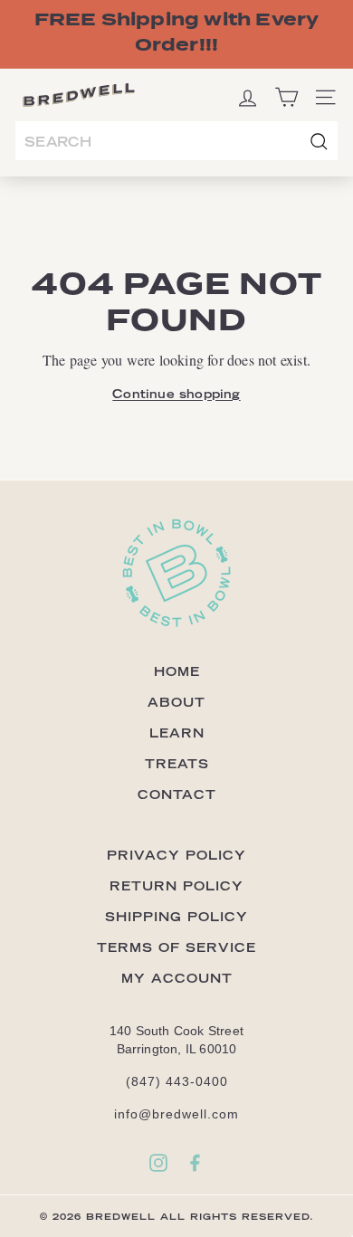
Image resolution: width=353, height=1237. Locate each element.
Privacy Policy (176, 854)
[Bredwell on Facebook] (195, 1162)
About (176, 701)
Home (177, 671)
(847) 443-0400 (177, 1081)
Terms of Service (176, 947)
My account (177, 977)
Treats (177, 763)
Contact (177, 794)
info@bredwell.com (176, 1114)
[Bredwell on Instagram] (158, 1162)
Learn (177, 732)
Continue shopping (176, 393)
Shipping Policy (176, 916)
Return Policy (176, 885)
